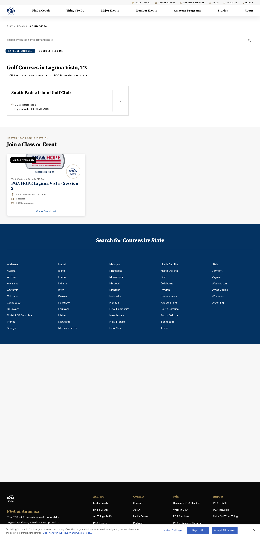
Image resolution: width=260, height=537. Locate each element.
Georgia (11, 328)
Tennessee (168, 322)
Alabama (12, 264)
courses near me (51, 51)
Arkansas (12, 283)
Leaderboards (166, 3)
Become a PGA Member (186, 503)
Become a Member (194, 3)
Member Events (146, 10)
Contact (138, 503)
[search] (249, 40)
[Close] (254, 530)
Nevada (114, 303)
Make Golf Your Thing (225, 516)
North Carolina (169, 264)
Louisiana (64, 309)
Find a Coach (41, 10)
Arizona (11, 277)
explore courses (20, 51)
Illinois (62, 277)
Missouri (114, 283)
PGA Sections (181, 516)
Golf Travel (142, 3)
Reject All (198, 530)
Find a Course (101, 510)
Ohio (163, 277)
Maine (62, 315)
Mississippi (116, 277)
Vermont (217, 271)
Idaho (61, 271)
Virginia (216, 277)
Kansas (62, 296)
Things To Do (75, 10)
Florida (11, 322)
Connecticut (14, 303)
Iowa (61, 290)
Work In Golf (180, 510)
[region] (130, 530)
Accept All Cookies (224, 530)
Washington (219, 283)
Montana (114, 290)
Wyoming (218, 303)
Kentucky (64, 303)
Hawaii (62, 264)
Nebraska (115, 296)
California (12, 290)
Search (249, 2)
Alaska (11, 271)
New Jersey (116, 315)
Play (10, 26)
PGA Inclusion (221, 510)
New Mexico (117, 322)
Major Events (110, 10)
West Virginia (220, 290)
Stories (223, 10)
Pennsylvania (169, 296)
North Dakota (169, 271)
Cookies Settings (172, 530)
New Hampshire (119, 309)
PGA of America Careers (187, 523)
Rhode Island (169, 303)
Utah (215, 264)
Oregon (165, 290)
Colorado (12, 296)
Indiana (62, 283)
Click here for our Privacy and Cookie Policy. (67, 533)
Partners (138, 523)
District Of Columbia (19, 315)
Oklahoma (167, 283)
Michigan (114, 264)
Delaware (13, 309)
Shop (214, 3)
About (249, 10)
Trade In (230, 3)
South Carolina (170, 309)
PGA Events (100, 523)
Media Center (141, 516)
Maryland (64, 322)
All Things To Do (102, 516)
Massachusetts (67, 328)
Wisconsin (218, 296)
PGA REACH (220, 503)
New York (115, 328)
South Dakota (169, 315)
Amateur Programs (187, 10)
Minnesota (115, 271)
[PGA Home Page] (11, 10)
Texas (21, 26)
